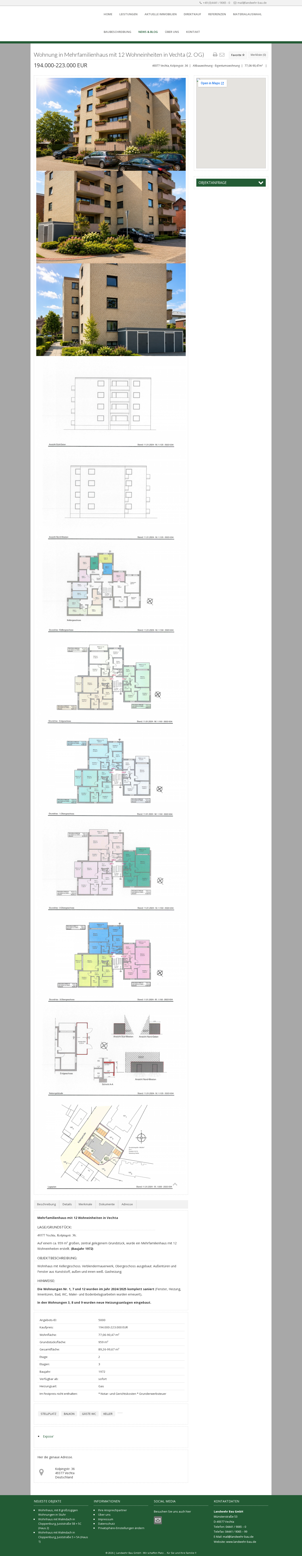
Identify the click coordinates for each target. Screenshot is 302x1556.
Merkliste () (258, 55)
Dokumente (107, 1204)
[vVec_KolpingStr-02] (111, 217)
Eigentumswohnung (227, 65)
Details (67, 1204)
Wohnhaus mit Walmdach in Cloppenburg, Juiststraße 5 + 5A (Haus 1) (63, 1536)
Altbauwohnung (203, 65)
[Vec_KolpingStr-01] (111, 124)
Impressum (105, 1519)
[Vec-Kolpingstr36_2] (111, 402)
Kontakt (193, 32)
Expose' (48, 1436)
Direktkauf (192, 14)
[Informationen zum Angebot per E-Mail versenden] (223, 55)
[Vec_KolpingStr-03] (111, 309)
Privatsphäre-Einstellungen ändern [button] (121, 1528)
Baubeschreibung (117, 32)
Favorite (236, 55)
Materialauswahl (247, 14)
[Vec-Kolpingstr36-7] (111, 865)
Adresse (127, 1204)
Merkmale (85, 1204)
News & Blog (148, 32)
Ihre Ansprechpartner (112, 1510)
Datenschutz (106, 1524)
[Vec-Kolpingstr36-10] (111, 1143)
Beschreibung (46, 1204)
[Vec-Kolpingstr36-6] (111, 773)
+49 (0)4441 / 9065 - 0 (216, 3)
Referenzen (217, 14)
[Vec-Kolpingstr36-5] (111, 680)
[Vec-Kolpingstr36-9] (111, 1051)
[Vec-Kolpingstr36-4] (111, 587)
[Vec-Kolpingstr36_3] (111, 495)
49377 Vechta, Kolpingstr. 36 (170, 65)
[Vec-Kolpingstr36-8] (111, 958)
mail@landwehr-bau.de (252, 3)
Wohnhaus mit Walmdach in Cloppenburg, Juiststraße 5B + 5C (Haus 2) (59, 1523)
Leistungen (128, 14)
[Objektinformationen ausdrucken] (216, 55)
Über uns (172, 32)
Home (108, 14)
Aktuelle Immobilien (161, 14)
